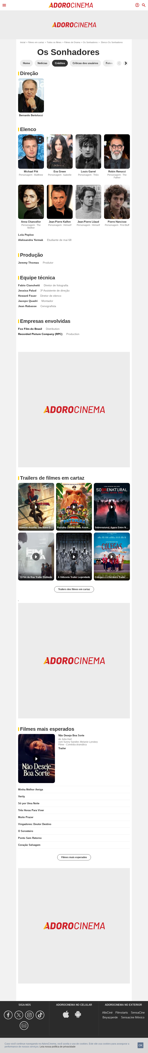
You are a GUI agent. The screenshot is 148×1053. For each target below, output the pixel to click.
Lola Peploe (26, 234)
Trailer (62, 748)
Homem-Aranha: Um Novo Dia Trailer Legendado (36, 527)
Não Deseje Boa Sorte (71, 735)
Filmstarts (121, 1012)
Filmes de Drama (72, 42)
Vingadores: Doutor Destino (34, 824)
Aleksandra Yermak (30, 239)
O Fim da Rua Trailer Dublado (36, 577)
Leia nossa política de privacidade (58, 1046)
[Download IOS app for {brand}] (68, 1013)
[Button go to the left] (119, 63)
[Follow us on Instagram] (30, 1015)
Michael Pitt (31, 171)
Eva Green (60, 171)
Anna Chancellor (31, 221)
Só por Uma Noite (28, 803)
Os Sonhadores (90, 42)
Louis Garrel (88, 171)
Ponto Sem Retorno (30, 838)
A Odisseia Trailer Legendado (74, 577)
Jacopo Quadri (28, 300)
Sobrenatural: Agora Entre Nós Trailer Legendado (112, 527)
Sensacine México (132, 1017)
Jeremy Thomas (28, 262)
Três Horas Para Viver (31, 810)
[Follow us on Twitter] (19, 1015)
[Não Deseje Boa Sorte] (36, 758)
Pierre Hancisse (117, 221)
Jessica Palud (27, 290)
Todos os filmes (54, 42)
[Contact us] (24, 1025)
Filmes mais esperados (74, 857)
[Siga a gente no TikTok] (40, 1015)
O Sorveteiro (25, 831)
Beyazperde (110, 1017)
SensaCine (138, 1012)
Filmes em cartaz (36, 42)
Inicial (22, 42)
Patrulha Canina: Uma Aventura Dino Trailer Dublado (74, 527)
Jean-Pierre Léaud (88, 221)
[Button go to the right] (125, 63)
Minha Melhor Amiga (30, 789)
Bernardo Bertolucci (31, 115)
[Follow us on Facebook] (9, 1015)
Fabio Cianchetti (29, 285)
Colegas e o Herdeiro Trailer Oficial (112, 577)
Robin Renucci (117, 171)
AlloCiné (107, 1012)
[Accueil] (71, 5)
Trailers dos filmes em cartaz (74, 589)
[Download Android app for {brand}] (80, 1013)
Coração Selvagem (29, 844)
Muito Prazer (25, 817)
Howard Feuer (27, 295)
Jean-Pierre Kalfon (60, 221)
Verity (21, 796)
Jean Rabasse (27, 306)
